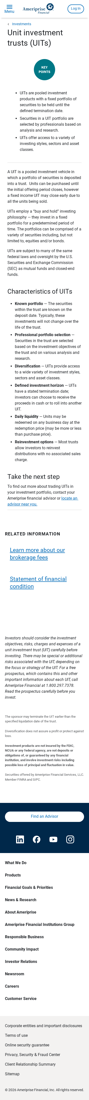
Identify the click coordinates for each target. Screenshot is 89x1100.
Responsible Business (24, 937)
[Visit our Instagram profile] (70, 840)
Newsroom (14, 974)
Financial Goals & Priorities (29, 887)
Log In (76, 8)
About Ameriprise (20, 912)
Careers (12, 986)
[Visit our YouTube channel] (53, 840)
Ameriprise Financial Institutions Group (39, 924)
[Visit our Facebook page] (36, 840)
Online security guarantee (27, 1045)
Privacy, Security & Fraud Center (32, 1054)
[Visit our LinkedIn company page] (19, 840)
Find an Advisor (44, 816)
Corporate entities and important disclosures (43, 1025)
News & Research (20, 899)
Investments (21, 24)
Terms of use (16, 1035)
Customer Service (21, 998)
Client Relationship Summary (30, 1064)
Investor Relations (21, 961)
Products (13, 875)
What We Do (15, 862)
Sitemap (12, 1074)
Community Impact (22, 949)
